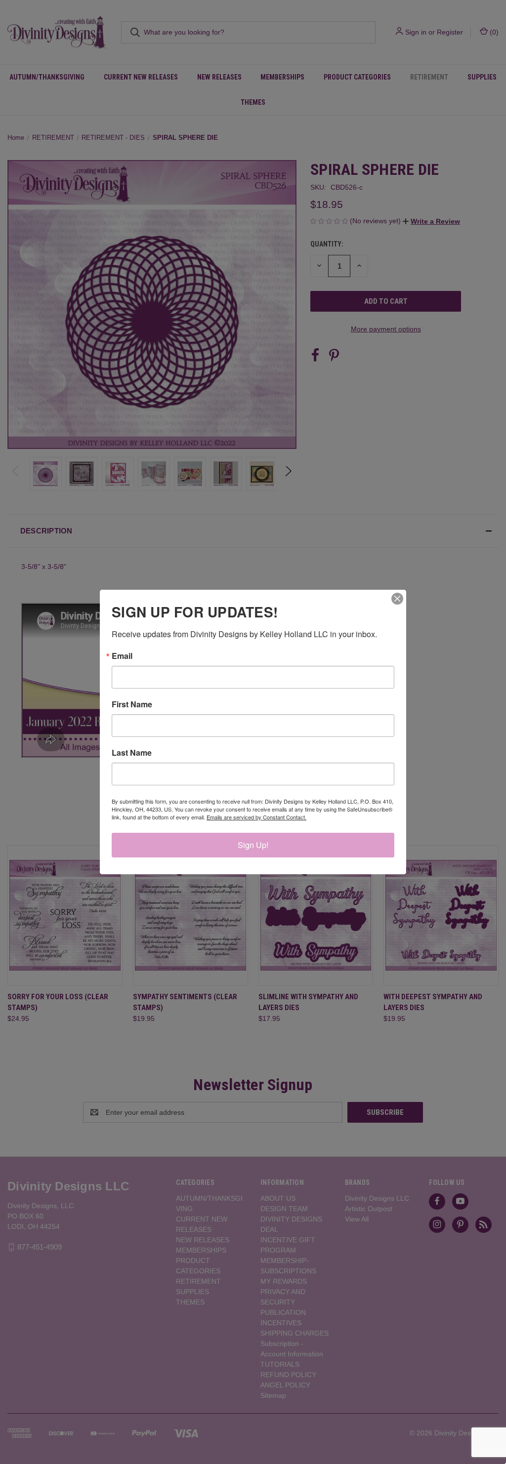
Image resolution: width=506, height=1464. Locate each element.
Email (122, 656)
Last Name (132, 753)
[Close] (397, 599)
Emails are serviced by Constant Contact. (256, 817)
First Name (132, 704)
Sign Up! (253, 845)
